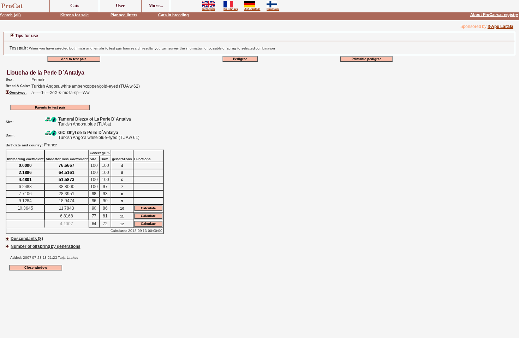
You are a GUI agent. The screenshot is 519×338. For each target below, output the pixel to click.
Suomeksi (273, 9)
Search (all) (10, 15)
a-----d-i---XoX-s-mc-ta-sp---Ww (60, 92)
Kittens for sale (74, 15)
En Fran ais (230, 9)
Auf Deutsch (252, 9)
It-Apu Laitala (500, 26)
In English (208, 9)
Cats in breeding (173, 15)
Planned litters (124, 15)
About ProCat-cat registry (494, 14)
